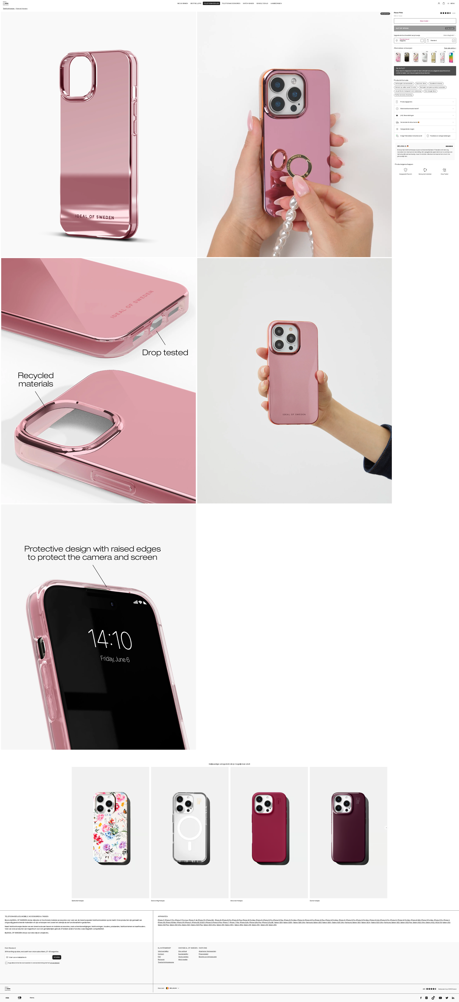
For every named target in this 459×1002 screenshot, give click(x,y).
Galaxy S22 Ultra (419, 922)
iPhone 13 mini (374, 920)
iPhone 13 (342, 920)
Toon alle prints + (450, 48)
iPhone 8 (208, 922)
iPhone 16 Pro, (227, 920)
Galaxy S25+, (327, 922)
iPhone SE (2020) (198, 922)
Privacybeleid (203, 954)
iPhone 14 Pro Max (331, 920)
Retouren (161, 959)
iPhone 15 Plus (278, 920)
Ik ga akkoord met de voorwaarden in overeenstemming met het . (34, 963)
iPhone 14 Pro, (309, 920)
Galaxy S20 (186, 925)
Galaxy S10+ (229, 925)
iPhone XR (180, 922)
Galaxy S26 (278, 922)
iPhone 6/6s (244, 922)
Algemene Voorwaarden (207, 951)
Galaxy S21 (446, 922)
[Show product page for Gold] (433, 57)
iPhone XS (161, 922)
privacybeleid (54, 963)
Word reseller (183, 959)
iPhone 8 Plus (217, 922)
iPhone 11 (447, 920)
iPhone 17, (161, 920)
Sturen (57, 957)
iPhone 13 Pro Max (362, 920)
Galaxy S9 (247, 925)
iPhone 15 (259, 920)
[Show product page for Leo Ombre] (407, 57)
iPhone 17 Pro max (181, 920)
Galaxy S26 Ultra (299, 922)
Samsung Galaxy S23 (353, 922)
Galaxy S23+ (365, 922)
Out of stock (425, 28)
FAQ (159, 957)
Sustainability (183, 954)
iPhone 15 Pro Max (290, 920)
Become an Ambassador (208, 957)
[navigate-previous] (386, 828)
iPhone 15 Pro (268, 920)
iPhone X (188, 922)
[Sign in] (439, 3)
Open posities (183, 957)
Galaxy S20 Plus (197, 925)
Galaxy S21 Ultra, (176, 925)
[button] (439, 988)
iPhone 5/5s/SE (268, 922)
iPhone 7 (226, 922)
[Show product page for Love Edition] (442, 57)
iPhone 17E (202, 920)
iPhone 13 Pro (350, 920)
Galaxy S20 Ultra (210, 925)
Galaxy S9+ (256, 925)
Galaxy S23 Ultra (377, 922)
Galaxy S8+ (273, 925)
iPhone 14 (300, 920)
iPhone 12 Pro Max (404, 920)
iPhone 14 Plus (319, 920)
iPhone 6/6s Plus (255, 922)
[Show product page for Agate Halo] (416, 57)
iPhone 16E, (210, 920)
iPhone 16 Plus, (237, 920)
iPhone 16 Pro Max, (249, 920)
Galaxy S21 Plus (163, 925)
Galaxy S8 (264, 925)
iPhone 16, (218, 920)
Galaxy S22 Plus (406, 922)
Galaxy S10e (239, 925)
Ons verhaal (182, 951)
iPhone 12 (393, 920)
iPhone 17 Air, (193, 920)
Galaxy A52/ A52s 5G (433, 922)
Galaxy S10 (220, 925)
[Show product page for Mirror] (424, 57)
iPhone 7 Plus (234, 922)
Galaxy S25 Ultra (338, 922)
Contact (161, 954)
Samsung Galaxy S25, (314, 922)
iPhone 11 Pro (438, 920)
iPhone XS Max (170, 922)
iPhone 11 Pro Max (427, 920)
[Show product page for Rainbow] (451, 57)
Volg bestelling (163, 951)
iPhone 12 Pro (384, 920)
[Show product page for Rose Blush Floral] (398, 57)
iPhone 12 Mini (416, 920)
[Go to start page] (5, 3)
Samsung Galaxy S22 (392, 922)
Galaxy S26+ (287, 922)
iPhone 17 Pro (169, 920)
